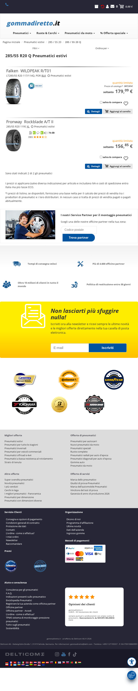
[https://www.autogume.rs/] (39, 665)
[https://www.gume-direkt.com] (51, 662)
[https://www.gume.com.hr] (23, 665)
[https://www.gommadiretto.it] (23, 662)
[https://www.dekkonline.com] (27, 662)
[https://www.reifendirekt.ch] (14, 662)
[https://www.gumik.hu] (79, 662)
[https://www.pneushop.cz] (63, 662)
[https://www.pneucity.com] (71, 662)
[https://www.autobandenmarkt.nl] (35, 662)
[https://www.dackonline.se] (19, 662)
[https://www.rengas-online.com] (59, 662)
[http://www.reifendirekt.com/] (43, 665)
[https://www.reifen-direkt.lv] (35, 665)
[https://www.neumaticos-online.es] (43, 662)
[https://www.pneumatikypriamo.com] (67, 662)
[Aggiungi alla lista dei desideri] (127, 105)
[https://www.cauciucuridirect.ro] (11, 665)
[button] (131, 661)
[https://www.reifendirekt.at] (47, 662)
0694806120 (8, 4)
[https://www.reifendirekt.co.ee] (27, 665)
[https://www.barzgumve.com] (19, 665)
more (71, 620)
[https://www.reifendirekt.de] (6, 662)
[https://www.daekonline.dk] (31, 662)
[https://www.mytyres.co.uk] (39, 662)
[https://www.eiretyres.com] (75, 662)
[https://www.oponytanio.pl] (6, 665)
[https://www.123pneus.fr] (11, 662)
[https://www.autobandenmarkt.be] (55, 662)
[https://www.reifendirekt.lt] (31, 665)
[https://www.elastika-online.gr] (14, 665)
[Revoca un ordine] (102, 6)
